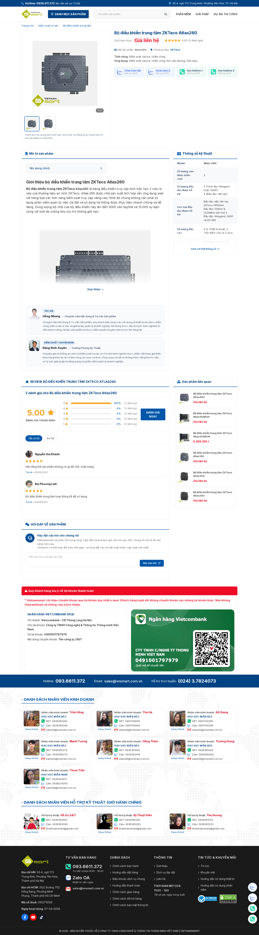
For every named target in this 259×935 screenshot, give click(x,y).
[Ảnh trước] (29, 73)
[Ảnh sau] (100, 73)
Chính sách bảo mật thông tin (130, 905)
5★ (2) (50, 438)
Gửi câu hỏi (150, 563)
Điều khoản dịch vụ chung (128, 878)
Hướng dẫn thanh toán (126, 885)
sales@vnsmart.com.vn (123, 681)
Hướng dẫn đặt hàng (125, 872)
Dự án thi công (226, 14)
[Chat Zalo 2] (252, 897)
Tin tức (205, 866)
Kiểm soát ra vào (48, 25)
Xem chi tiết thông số (203, 248)
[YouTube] (33, 917)
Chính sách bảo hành (125, 866)
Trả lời (28, 472)
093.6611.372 (70, 681)
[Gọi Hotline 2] (252, 919)
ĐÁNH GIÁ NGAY (153, 414)
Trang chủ (27, 25)
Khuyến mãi (208, 872)
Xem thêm (93, 289)
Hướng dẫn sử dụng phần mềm (216, 887)
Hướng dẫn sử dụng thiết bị (217, 878)
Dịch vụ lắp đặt (165, 872)
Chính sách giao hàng (125, 891)
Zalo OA (81, 877)
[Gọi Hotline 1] (252, 908)
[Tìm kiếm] (165, 14)
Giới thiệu (162, 866)
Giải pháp (202, 14)
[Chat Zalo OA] (252, 887)
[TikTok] (41, 917)
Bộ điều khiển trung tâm (77, 25)
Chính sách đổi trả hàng (127, 898)
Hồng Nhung (51, 316)
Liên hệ (160, 878)
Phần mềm (183, 14)
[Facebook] (24, 917)
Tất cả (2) (33, 438)
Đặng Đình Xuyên (55, 348)
